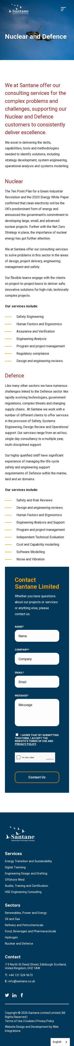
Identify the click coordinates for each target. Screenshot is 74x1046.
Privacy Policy (45, 1021)
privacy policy (25, 744)
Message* (21, 695)
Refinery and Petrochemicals (24, 925)
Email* (19, 672)
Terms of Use (13, 1021)
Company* (22, 649)
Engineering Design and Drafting (26, 873)
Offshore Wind (14, 879)
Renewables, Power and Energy (26, 913)
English (57, 1041)
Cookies (29, 1021)
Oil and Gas (12, 919)
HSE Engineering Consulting (23, 892)
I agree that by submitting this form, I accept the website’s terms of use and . (37, 740)
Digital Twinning (15, 867)
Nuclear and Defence (19, 943)
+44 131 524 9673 (21, 975)
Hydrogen (11, 937)
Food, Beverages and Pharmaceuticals (30, 931)
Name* (19, 626)
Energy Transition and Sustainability (28, 861)
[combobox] (60, 1042)
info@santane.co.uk (21, 981)
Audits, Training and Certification (26, 886)
